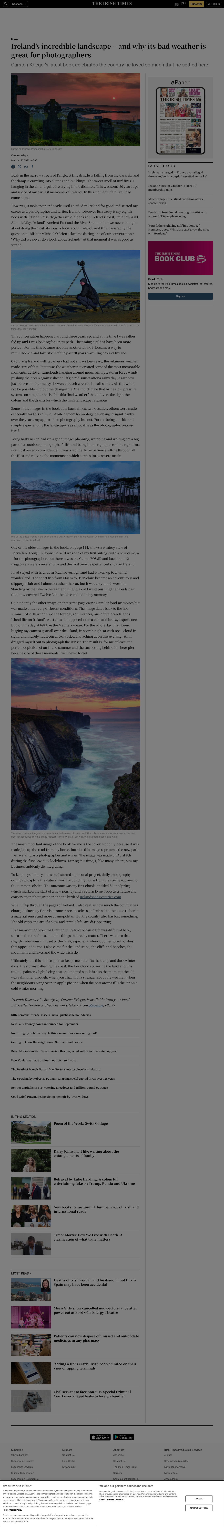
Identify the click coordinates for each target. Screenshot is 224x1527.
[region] (112, 1503)
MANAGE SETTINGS (199, 1508)
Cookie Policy (15, 1510)
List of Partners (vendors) (111, 1499)
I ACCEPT (199, 1498)
